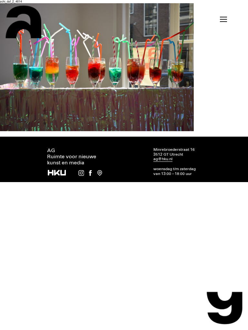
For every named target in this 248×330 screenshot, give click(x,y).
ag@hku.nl (162, 159)
